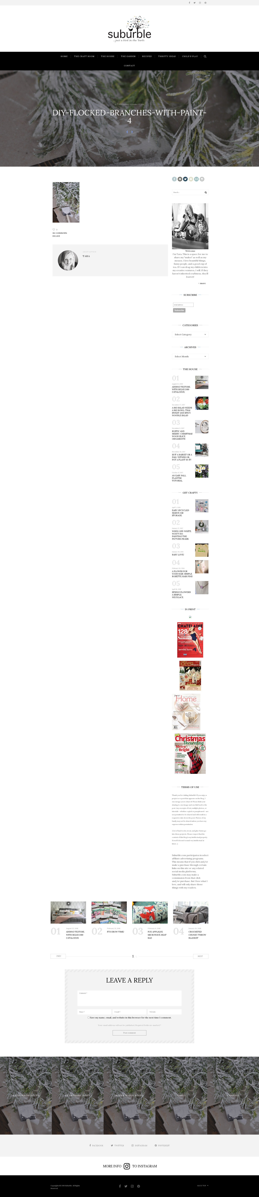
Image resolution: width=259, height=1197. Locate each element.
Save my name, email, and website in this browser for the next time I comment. (130, 1017)
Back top (201, 1186)
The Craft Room (84, 56)
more (203, 283)
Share (56, 236)
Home (64, 56)
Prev (58, 956)
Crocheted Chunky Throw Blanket (197, 934)
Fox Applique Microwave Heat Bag (157, 934)
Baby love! (178, 554)
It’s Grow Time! (115, 931)
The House (108, 56)
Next (200, 956)
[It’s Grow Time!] (109, 912)
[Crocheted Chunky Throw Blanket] (191, 912)
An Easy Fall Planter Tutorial (179, 478)
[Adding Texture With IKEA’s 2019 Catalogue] (68, 912)
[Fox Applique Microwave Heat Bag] (150, 912)
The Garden (128, 56)
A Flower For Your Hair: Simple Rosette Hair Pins (182, 574)
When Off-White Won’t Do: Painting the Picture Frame (181, 535)
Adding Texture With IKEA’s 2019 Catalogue (181, 389)
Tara (119, 104)
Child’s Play (190, 56)
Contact (129, 66)
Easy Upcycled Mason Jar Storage (180, 513)
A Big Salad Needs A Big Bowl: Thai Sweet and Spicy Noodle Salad (182, 411)
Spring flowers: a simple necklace (181, 595)
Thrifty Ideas (167, 56)
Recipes (147, 56)
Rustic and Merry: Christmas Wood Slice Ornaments (182, 435)
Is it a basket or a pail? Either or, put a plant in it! (182, 457)
